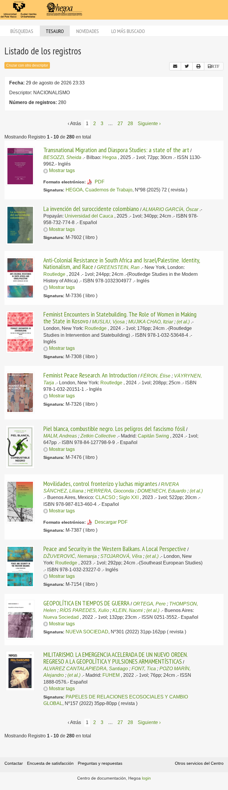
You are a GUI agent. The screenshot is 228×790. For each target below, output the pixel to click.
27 (120, 123)
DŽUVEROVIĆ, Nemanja (70, 556)
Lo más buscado (128, 31)
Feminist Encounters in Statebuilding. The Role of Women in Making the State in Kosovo (120, 317)
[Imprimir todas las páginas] (198, 66)
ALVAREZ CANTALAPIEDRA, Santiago (85, 668)
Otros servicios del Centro (199, 763)
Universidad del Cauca (89, 215)
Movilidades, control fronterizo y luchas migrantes (100, 483)
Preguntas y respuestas (100, 763)
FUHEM (111, 675)
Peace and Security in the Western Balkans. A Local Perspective (114, 548)
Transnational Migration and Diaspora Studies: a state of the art (116, 150)
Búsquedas (21, 31)
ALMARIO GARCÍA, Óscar (170, 209)
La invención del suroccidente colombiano (91, 208)
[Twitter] (187, 66)
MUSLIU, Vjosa (108, 321)
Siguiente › (149, 123)
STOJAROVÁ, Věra (121, 556)
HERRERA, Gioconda (110, 490)
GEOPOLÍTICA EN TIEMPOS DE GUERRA (86, 603)
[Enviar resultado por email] (175, 66)
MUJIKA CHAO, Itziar (150, 321)
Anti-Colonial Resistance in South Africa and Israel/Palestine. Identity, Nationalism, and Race (121, 263)
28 (130, 123)
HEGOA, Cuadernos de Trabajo (99, 189)
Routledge (54, 274)
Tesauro (55, 31)
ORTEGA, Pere (149, 603)
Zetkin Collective (98, 435)
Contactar (13, 763)
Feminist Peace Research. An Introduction (90, 375)
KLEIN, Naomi (128, 610)
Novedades (87, 31)
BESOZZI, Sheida (62, 157)
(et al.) (183, 321)
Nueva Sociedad (61, 617)
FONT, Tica (144, 668)
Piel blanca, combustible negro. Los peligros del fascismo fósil (114, 428)
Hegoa (109, 157)
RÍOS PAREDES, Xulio (84, 610)
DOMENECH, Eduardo (161, 490)
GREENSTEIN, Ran (118, 267)
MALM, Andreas (60, 435)
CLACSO (105, 497)
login (146, 778)
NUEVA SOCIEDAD (87, 631)
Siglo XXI (129, 497)
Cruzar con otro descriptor (27, 65)
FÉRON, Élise (155, 375)
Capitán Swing (153, 435)
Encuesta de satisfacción (50, 763)
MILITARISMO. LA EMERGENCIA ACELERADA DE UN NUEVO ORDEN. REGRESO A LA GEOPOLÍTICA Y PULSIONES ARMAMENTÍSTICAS (115, 657)
